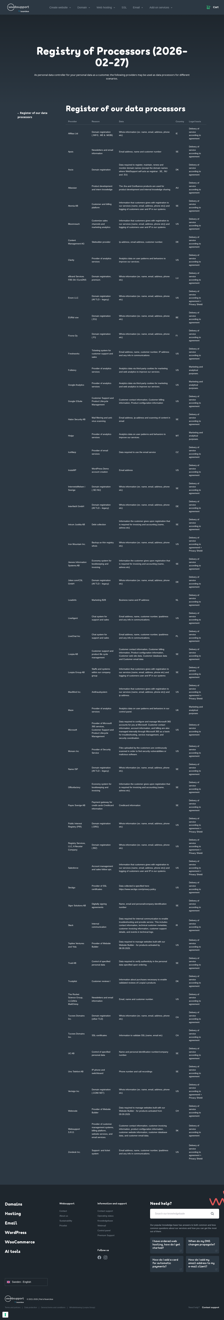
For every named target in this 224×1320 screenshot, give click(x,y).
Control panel (104, 1230)
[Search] (212, 1214)
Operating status (106, 1216)
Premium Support (106, 1235)
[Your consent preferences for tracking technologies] (5, 1315)
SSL (124, 7)
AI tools (12, 1252)
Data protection (30, 1307)
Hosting (13, 1214)
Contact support (105, 1211)
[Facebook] (99, 1257)
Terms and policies (13, 1307)
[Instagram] (105, 1257)
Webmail (102, 1225)
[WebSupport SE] (18, 7)
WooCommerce (20, 1242)
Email (11, 1223)
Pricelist (63, 1225)
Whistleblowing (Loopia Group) (82, 1307)
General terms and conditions (53, 1307)
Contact (63, 1211)
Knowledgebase (105, 1220)
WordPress (16, 1233)
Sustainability (65, 1220)
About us (63, 1216)
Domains (13, 1205)
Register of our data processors (32, 115)
